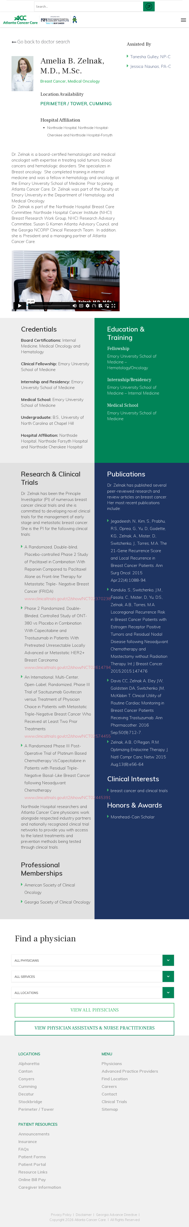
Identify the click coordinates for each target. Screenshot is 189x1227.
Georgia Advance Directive (116, 1215)
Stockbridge (30, 1101)
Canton (25, 1071)
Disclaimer (84, 1215)
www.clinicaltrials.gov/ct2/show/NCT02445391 (67, 797)
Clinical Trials (114, 1101)
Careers (109, 1086)
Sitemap (110, 1109)
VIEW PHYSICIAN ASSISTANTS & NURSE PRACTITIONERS (95, 1028)
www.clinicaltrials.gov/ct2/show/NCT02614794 (67, 667)
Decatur (26, 1094)
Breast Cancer (53, 81)
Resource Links (32, 1172)
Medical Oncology (84, 81)
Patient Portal (32, 1164)
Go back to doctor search (43, 42)
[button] (183, 20)
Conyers (26, 1078)
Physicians (112, 1063)
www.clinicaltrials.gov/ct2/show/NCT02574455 (67, 736)
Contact (109, 1094)
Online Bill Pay (32, 1179)
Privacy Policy (61, 1215)
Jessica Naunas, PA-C (150, 66)
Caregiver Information (39, 1187)
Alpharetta (28, 1063)
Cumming (100, 103)
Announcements (34, 1134)
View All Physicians (95, 1010)
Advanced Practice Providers (130, 1071)
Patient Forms (32, 1156)
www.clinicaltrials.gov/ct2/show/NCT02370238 (67, 598)
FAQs (23, 1149)
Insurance (27, 1141)
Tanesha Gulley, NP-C (150, 56)
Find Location (115, 1078)
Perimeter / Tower (63, 103)
